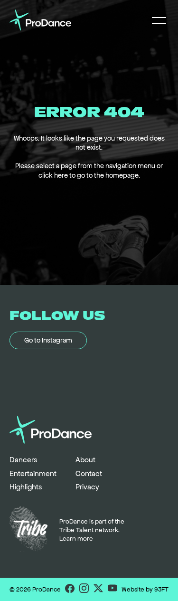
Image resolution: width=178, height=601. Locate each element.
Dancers (23, 459)
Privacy (87, 486)
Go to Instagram (48, 340)
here (61, 175)
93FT (161, 589)
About (85, 459)
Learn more (76, 538)
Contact (88, 473)
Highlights (25, 486)
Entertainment (32, 473)
